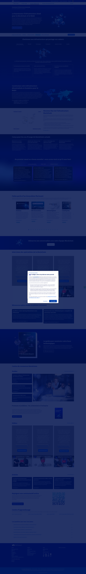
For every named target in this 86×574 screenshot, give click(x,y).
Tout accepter (53, 301)
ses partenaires (36, 276)
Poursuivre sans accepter (33, 272)
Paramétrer (45, 301)
